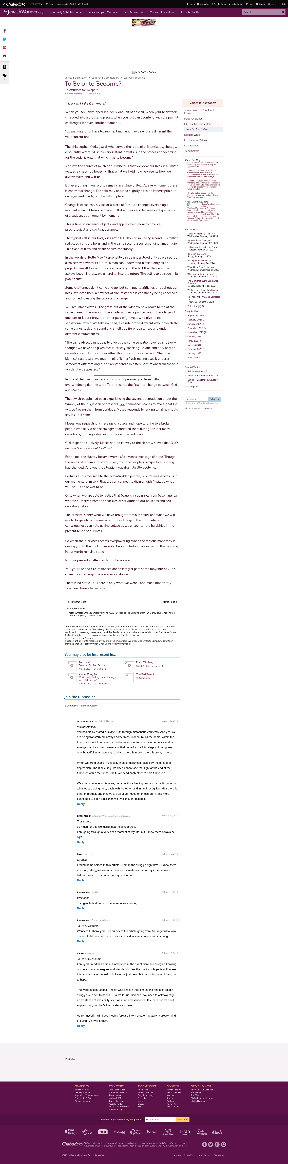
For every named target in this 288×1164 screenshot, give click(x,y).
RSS (139, 1106)
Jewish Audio (173, 1106)
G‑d (122, 404)
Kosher (170, 1098)
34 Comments (101, 669)
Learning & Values (83, 1092)
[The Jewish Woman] (23, 12)
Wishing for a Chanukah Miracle (202, 290)
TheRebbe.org (115, 1109)
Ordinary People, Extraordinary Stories (118, 626)
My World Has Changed (198, 240)
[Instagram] (223, 1144)
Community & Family (84, 1098)
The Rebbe (196, 1092)
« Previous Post (76, 601)
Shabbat (170, 1095)
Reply (81, 804)
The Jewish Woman (118, 1092)
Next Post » (170, 601)
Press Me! (84, 662)
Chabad (113, 1143)
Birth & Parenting (134, 12)
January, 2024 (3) (195, 324)
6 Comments (158, 666)
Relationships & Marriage (103, 12)
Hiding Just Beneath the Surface (203, 247)
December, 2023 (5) (196, 328)
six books (153, 632)
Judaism (153, 1146)
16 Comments (143, 678)
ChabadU (119, 1131)
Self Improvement (98, 612)
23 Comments (101, 683)
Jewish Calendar (145, 1092)
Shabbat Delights (73, 635)
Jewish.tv (103, 1131)
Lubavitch (122, 1143)
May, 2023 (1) (194, 345)
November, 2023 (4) (196, 332)
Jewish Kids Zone (117, 1101)
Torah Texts (185, 1131)
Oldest (93, 705)
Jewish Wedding (174, 1092)
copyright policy (122, 643)
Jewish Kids (217, 1131)
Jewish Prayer (173, 1104)
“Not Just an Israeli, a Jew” (200, 274)
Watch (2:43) (142, 666)
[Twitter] (210, 1144)
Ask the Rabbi (220, 4)
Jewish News (115, 1095)
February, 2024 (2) (196, 319)
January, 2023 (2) (195, 353)
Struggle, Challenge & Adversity (202, 380)
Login (192, 4)
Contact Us (219, 1155)
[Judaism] (14, 4)
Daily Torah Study (145, 1095)
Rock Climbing (144, 662)
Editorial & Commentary (105, 77)
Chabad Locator (198, 1101)
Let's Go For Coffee (134, 77)
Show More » (193, 357)
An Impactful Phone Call (199, 260)
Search (141, 1101)
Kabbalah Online (116, 1104)
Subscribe (192, 306)
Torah (146, 1146)
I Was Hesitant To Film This (201, 233)
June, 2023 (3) (194, 341)
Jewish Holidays (174, 1090)
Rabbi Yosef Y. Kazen (125, 1146)
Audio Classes (136, 1131)
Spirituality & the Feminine (66, 12)
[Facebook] (204, 1144)
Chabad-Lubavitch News (202, 1098)
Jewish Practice (82, 1090)
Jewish (164, 1146)
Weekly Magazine (82, 1101)
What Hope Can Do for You (200, 267)
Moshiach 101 (115, 1098)
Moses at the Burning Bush (130, 612)
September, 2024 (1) (197, 315)
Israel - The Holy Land (119, 1106)
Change (91, 615)
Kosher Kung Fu (88, 674)
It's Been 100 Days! (197, 254)
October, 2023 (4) (195, 336)
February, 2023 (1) (196, 349)
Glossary (141, 1104)
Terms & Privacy (203, 1155)
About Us (188, 1155)
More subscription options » (198, 408)
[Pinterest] (217, 1144)
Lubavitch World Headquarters (175, 1143)
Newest (85, 705)
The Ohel (195, 1095)
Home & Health (189, 12)
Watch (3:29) (85, 669)
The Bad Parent (145, 674)
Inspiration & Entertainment (87, 1095)
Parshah (170, 1101)
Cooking (168, 1131)
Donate (262, 4)
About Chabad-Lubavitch (202, 1090)
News (152, 1131)
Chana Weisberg (74, 94)
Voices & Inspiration (162, 12)
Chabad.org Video (117, 1090)
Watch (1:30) (85, 683)
